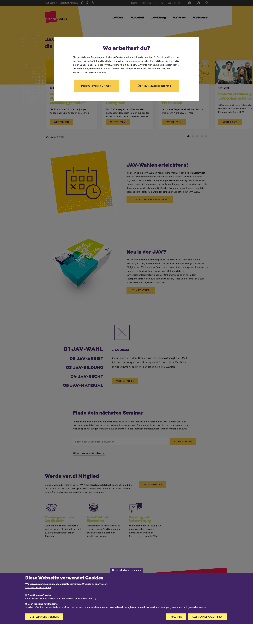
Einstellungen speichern (44, 617)
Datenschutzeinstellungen (126, 570)
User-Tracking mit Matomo (43, 604)
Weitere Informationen (38, 588)
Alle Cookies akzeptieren (207, 617)
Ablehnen (176, 617)
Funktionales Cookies (39, 595)
